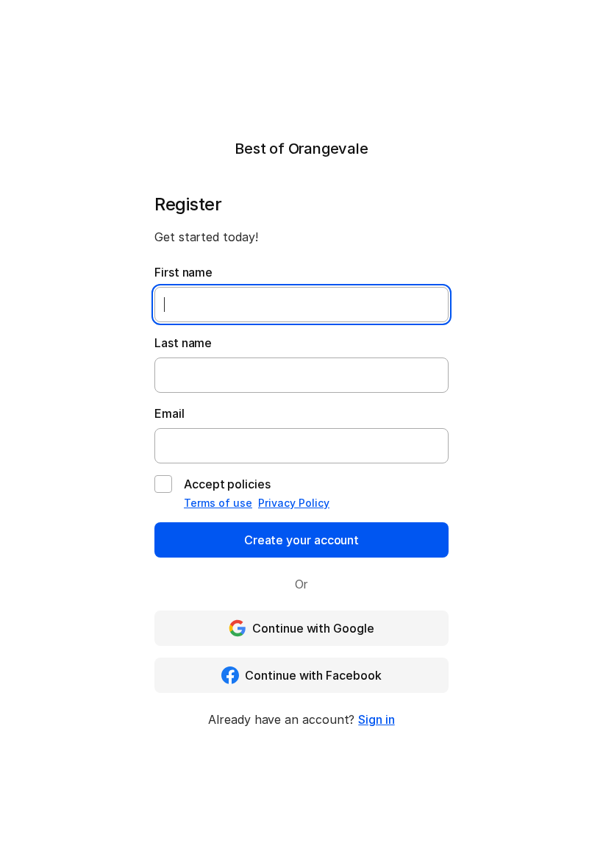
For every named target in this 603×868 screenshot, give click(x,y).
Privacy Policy (293, 503)
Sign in (376, 719)
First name (183, 272)
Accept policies (227, 484)
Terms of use (218, 503)
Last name (183, 342)
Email (169, 413)
